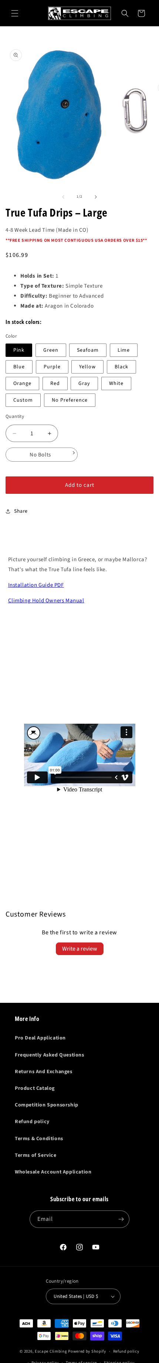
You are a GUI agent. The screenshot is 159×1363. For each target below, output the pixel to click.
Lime (124, 350)
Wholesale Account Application (53, 1172)
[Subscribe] (121, 1219)
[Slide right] (96, 197)
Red (55, 383)
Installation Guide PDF (36, 585)
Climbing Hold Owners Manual (46, 601)
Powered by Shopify (87, 1351)
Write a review (79, 949)
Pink (18, 350)
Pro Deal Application (40, 1038)
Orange (22, 383)
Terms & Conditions (39, 1138)
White (116, 383)
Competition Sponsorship (46, 1105)
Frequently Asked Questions (49, 1055)
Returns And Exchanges (43, 1071)
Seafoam (88, 350)
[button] (15, 13)
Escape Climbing (51, 1351)
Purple (52, 367)
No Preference (70, 400)
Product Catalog (35, 1088)
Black (121, 367)
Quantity (15, 416)
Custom (23, 400)
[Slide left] (63, 197)
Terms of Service (36, 1155)
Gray (84, 383)
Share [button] (21, 511)
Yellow (87, 367)
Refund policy (32, 1121)
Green (50, 350)
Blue (19, 367)
